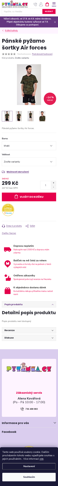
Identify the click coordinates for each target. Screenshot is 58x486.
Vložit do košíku (31, 197)
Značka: (9, 233)
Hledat (49, 11)
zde (41, 459)
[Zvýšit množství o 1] (53, 183)
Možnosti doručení (18, 171)
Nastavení (29, 466)
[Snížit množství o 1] (53, 187)
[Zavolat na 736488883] (35, 4)
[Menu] (54, 4)
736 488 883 (31, 409)
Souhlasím (29, 477)
